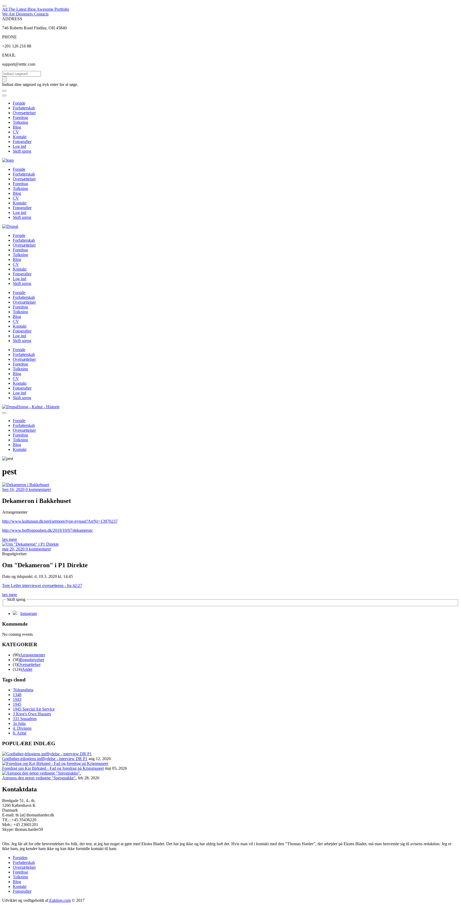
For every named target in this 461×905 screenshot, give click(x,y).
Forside (19, 103)
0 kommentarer (38, 489)
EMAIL (9, 55)
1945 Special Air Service (34, 709)
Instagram (28, 613)
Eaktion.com (59, 900)
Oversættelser (24, 112)
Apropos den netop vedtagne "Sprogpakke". (39, 778)
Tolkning (20, 122)
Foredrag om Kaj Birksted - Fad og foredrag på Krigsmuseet (53, 768)
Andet (27, 669)
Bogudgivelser (32, 659)
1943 (17, 699)
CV (16, 132)
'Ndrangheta (23, 690)
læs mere (9, 539)
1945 (17, 704)
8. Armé (19, 733)
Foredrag (20, 117)
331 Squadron (25, 718)
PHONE (9, 37)
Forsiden (20, 857)
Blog (17, 127)
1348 (17, 694)
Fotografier (22, 141)
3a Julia (19, 723)
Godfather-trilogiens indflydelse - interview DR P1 (45, 758)
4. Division (22, 728)
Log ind (19, 146)
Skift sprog (22, 151)
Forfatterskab (24, 108)
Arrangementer (32, 655)
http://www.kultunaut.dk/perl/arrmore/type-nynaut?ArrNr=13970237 (60, 521)
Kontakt (19, 136)
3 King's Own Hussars (32, 714)
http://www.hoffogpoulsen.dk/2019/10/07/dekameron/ (47, 530)
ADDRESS (12, 19)
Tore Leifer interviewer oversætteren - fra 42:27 (42, 585)
